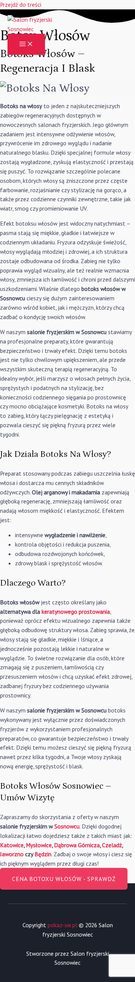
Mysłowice (39, 845)
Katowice (12, 845)
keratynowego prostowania (76, 611)
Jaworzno (12, 854)
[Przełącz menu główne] (26, 44)
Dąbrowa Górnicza (77, 845)
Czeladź (112, 845)
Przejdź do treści (20, 4)
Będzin (42, 854)
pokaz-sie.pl (62, 925)
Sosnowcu (67, 826)
